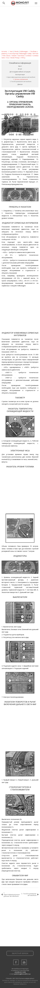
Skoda (16, 51)
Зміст (20, 66)
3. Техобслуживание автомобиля (20, 81)
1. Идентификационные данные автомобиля (20, 77)
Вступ (20, 69)
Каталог (4, 51)
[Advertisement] (20, 29)
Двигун (20, 84)
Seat (11, 51)
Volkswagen (24, 51)
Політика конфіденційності (26, 978)
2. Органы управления (20, 79)
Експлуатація (20, 74)
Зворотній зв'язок (20, 953)
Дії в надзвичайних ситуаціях (20, 72)
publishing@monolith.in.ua (22, 974)
